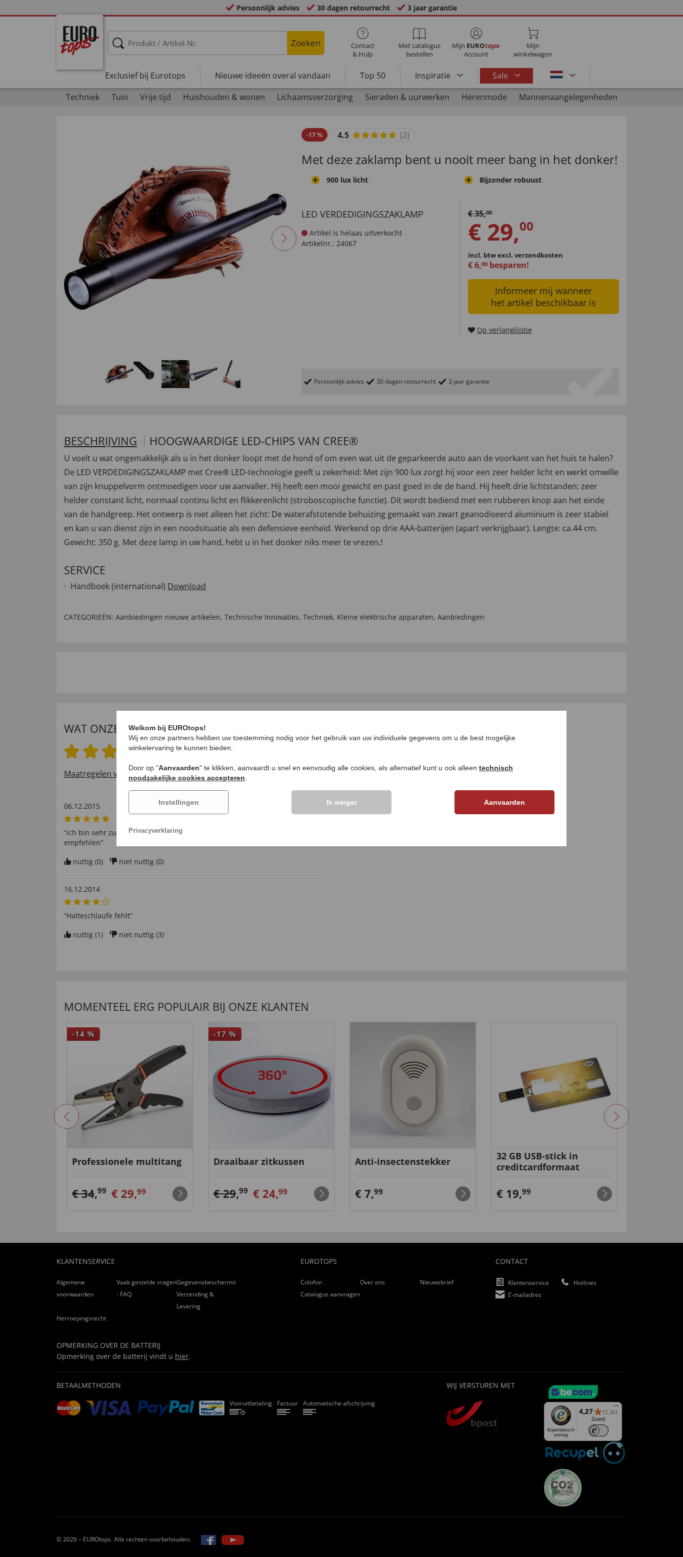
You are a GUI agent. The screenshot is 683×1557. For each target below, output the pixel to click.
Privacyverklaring (155, 830)
